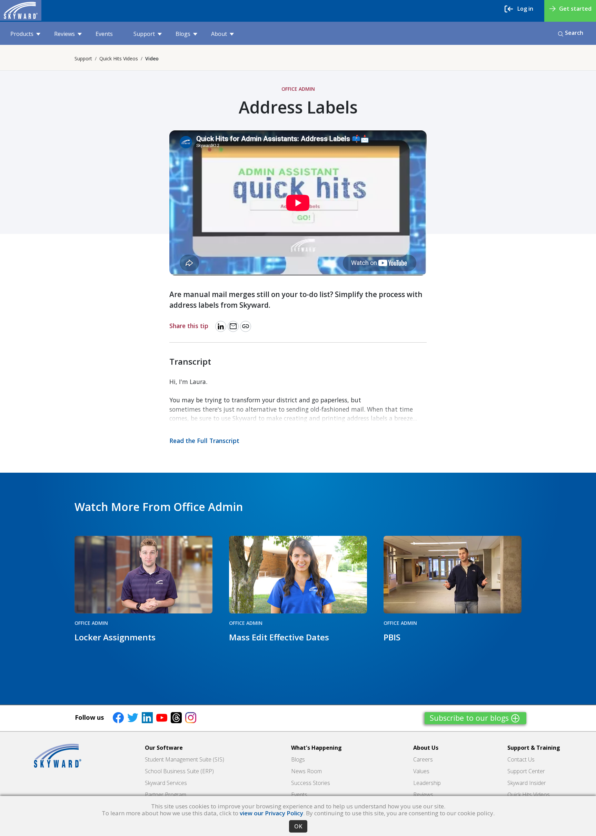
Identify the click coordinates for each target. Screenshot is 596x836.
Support (144, 34)
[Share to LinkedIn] (220, 326)
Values (421, 771)
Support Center (526, 771)
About (219, 34)
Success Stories (310, 783)
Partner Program (165, 794)
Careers (423, 759)
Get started (575, 8)
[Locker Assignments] (143, 574)
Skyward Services (166, 783)
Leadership (427, 783)
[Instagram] (190, 717)
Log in (525, 8)
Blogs (183, 34)
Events (104, 34)
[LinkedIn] (147, 717)
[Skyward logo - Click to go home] (20, 10)
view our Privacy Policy (271, 813)
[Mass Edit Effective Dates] (298, 574)
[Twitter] (132, 717)
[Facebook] (118, 717)
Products (21, 34)
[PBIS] (453, 574)
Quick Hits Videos (118, 58)
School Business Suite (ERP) (179, 771)
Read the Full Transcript (204, 440)
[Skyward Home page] (57, 756)
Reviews (64, 34)
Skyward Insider (526, 783)
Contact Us (521, 759)
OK (298, 826)
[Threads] (176, 717)
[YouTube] (161, 717)
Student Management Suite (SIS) (184, 759)
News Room (306, 771)
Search (574, 33)
